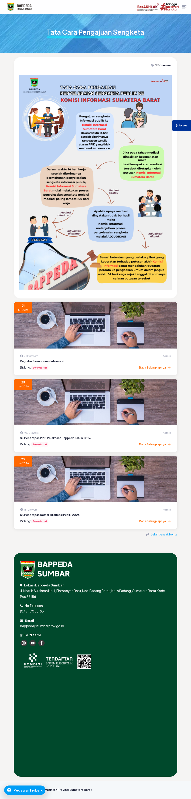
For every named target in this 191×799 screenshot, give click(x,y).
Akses (183, 125)
